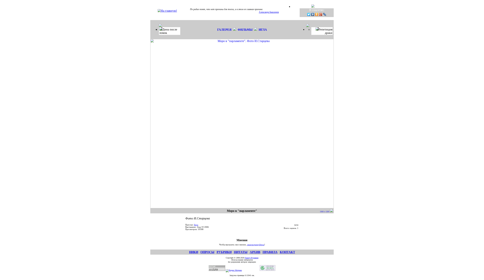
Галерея (224, 29)
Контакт (287, 252)
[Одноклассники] (317, 14)
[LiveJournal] (325, 14)
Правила (270, 252)
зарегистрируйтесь (255, 244)
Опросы (207, 252)
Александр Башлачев (269, 12)
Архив (255, 252)
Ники (193, 252)
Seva (196, 225)
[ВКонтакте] (313, 14)
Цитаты (240, 252)
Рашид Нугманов (251, 258)
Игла (263, 29)
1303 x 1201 (325, 212)
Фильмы (245, 29)
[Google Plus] (321, 14)
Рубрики (224, 252)
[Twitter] (309, 14)
